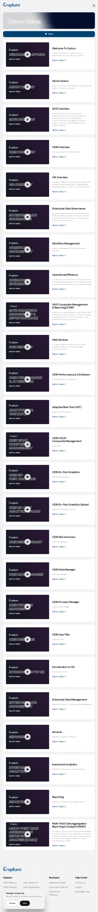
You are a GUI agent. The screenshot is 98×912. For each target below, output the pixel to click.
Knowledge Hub (82, 891)
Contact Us (80, 882)
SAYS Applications (31, 887)
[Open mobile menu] (94, 5)
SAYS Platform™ (30, 882)
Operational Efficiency (54, 893)
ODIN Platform (9, 882)
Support (78, 887)
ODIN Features (10, 887)
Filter (50, 34)
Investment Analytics (58, 887)
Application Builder (57, 882)
